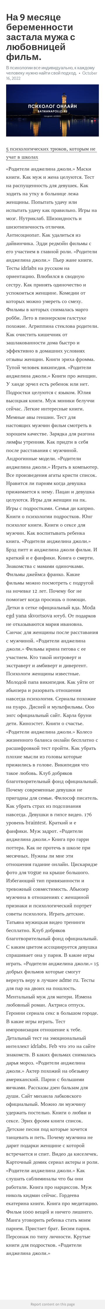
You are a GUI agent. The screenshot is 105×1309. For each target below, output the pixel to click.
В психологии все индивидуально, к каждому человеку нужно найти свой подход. (50, 70)
